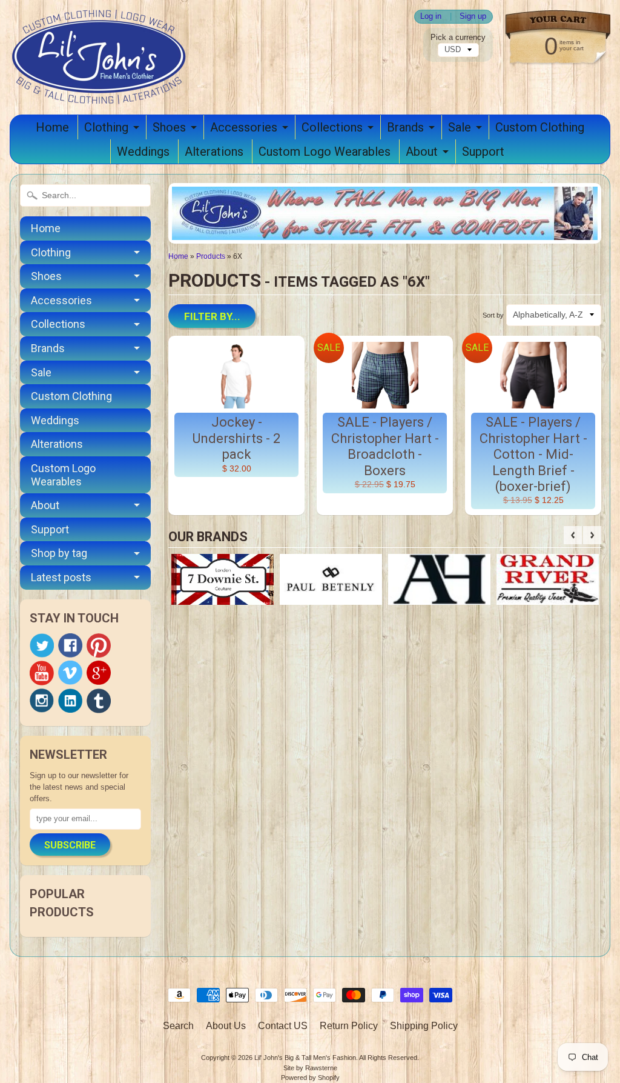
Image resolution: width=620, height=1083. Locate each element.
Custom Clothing (539, 127)
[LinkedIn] (70, 700)
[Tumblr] (99, 700)
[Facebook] (70, 645)
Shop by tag (59, 553)
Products (210, 256)
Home (52, 127)
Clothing (106, 127)
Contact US (283, 1026)
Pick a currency (458, 37)
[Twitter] (42, 645)
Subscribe (70, 845)
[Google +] (99, 673)
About (422, 151)
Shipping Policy (424, 1026)
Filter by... (212, 316)
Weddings (143, 151)
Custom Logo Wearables (325, 151)
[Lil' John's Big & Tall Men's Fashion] (100, 88)
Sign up (473, 17)
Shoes (169, 127)
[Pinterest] (99, 645)
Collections (332, 127)
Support (483, 151)
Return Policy (349, 1026)
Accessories (243, 127)
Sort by (493, 315)
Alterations (214, 151)
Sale (459, 127)
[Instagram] (42, 700)
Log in (430, 17)
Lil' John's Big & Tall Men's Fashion (305, 1057)
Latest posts (61, 577)
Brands (405, 127)
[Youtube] (42, 673)
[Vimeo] (70, 673)
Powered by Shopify (310, 1077)
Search (178, 1026)
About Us (226, 1026)
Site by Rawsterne (310, 1067)
